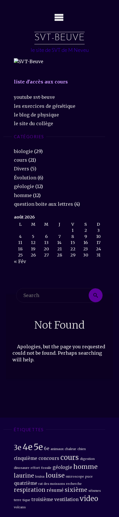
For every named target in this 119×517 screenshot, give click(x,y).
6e (46, 448)
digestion (87, 459)
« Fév (20, 261)
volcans (20, 507)
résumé (55, 490)
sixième (76, 490)
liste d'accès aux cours (41, 82)
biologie (23, 151)
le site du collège (33, 123)
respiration (29, 490)
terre (17, 500)
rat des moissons (51, 484)
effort (35, 468)
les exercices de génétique (44, 106)
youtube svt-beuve (34, 97)
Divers (21, 169)
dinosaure (21, 468)
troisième (42, 499)
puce (89, 476)
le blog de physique (36, 115)
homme (23, 195)
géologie (24, 186)
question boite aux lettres (43, 204)
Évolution (25, 178)
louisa (39, 476)
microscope (75, 476)
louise (55, 475)
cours (20, 160)
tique (26, 500)
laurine (24, 475)
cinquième (25, 458)
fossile (46, 468)
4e (27, 447)
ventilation (66, 499)
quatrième (25, 483)
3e (17, 447)
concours (48, 458)
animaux (57, 449)
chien (81, 449)
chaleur (70, 449)
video (89, 498)
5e (38, 447)
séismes (94, 491)
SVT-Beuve (59, 38)
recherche (74, 484)
